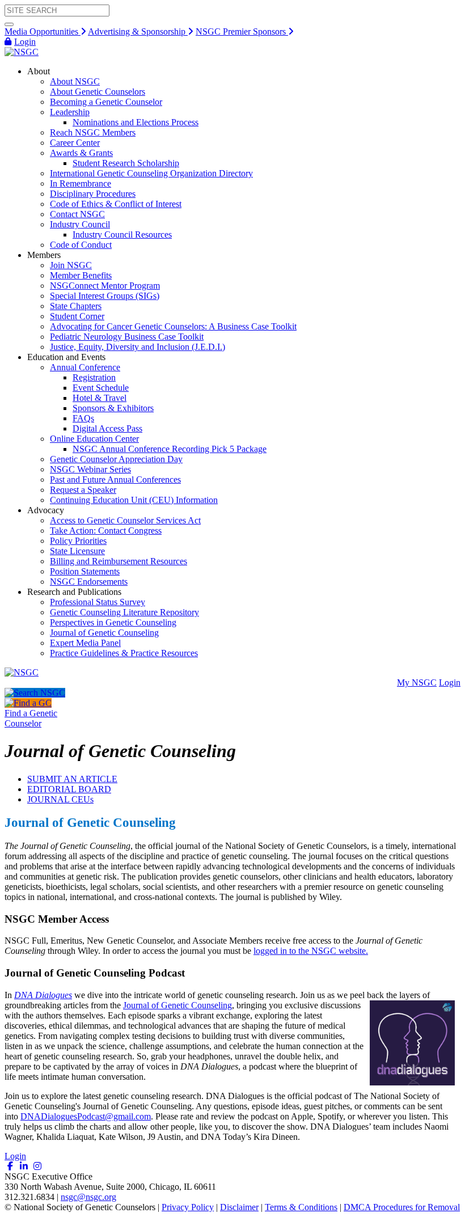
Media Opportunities (43, 31)
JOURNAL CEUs (60, 799)
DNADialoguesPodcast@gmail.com (85, 1116)
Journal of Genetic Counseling (177, 1005)
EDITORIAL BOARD (69, 789)
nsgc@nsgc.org (88, 1197)
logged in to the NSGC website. (310, 951)
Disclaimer (239, 1207)
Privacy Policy (188, 1207)
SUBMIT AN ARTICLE (72, 779)
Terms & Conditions (301, 1207)
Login (25, 42)
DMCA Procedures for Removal (402, 1207)
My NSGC (417, 682)
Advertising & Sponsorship (138, 31)
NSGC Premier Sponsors (242, 31)
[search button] (9, 24)
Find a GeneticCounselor (31, 718)
